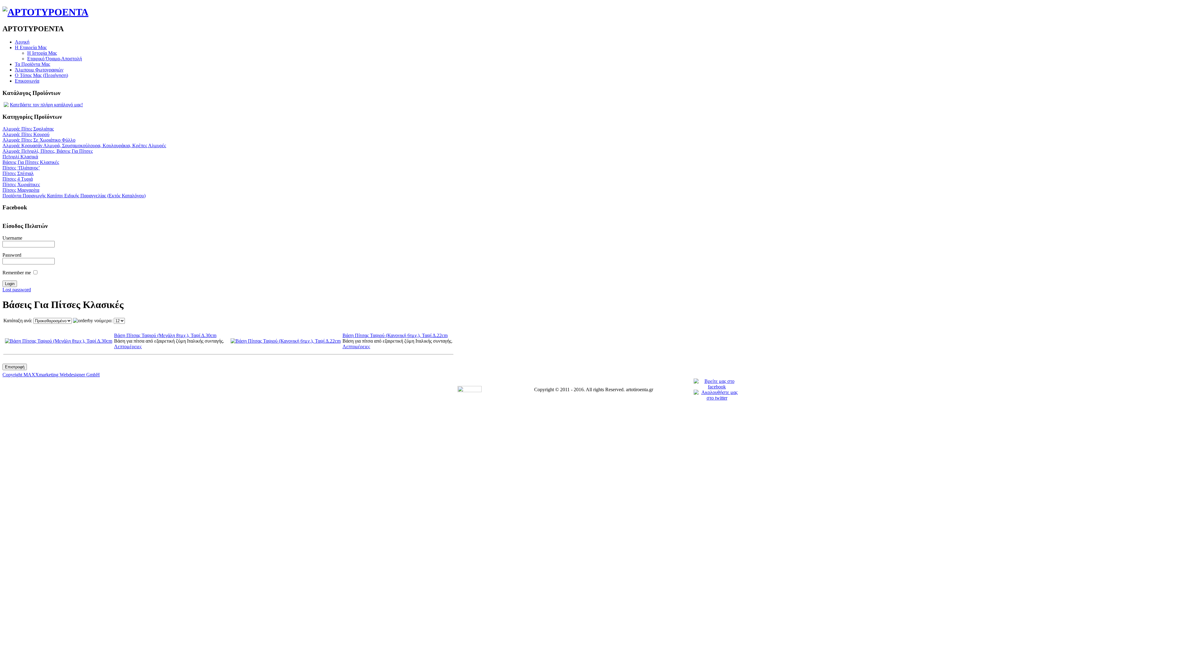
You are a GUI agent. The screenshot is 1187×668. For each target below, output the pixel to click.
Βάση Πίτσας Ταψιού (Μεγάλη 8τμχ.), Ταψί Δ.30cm (165, 335)
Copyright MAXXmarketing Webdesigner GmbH (51, 374)
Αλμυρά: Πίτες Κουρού (25, 134)
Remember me (16, 272)
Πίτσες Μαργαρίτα (20, 190)
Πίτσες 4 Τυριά (17, 179)
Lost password (16, 289)
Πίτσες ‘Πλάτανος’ (21, 167)
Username (12, 238)
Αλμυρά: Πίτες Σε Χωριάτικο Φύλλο (38, 140)
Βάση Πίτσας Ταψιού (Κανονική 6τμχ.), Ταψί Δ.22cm (395, 335)
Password (11, 255)
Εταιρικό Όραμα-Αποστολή (54, 58)
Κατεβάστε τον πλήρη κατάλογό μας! (46, 104)
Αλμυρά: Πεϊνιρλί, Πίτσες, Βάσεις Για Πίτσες (47, 151)
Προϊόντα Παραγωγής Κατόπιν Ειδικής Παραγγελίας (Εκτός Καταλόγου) (74, 195)
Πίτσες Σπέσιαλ (18, 173)
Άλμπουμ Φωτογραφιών (39, 69)
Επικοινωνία (27, 81)
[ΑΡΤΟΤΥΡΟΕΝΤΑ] (45, 12)
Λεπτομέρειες (128, 346)
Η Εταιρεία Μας (31, 47)
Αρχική (22, 42)
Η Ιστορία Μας (42, 53)
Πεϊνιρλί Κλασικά (20, 156)
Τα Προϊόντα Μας (32, 64)
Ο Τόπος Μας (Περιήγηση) (41, 75)
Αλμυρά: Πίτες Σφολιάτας (28, 128)
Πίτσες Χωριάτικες (21, 184)
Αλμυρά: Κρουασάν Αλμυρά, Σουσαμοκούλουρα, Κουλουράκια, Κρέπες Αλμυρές (84, 145)
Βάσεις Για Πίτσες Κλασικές (30, 162)
